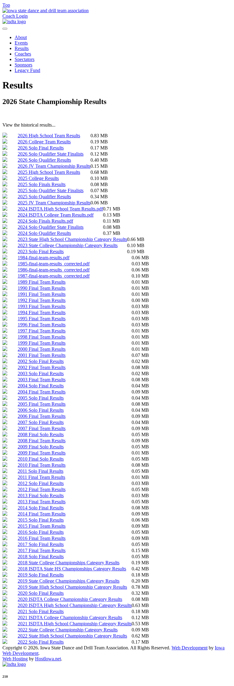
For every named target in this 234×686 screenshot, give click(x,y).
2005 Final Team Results (42, 404)
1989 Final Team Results (42, 282)
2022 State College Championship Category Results (68, 629)
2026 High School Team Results (49, 135)
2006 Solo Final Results (41, 410)
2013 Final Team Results (42, 501)
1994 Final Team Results (42, 312)
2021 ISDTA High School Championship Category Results (75, 623)
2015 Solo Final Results (41, 520)
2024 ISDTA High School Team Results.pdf (60, 208)
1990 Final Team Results (42, 288)
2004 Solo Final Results (41, 385)
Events (21, 42)
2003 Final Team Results (42, 379)
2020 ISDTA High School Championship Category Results (75, 605)
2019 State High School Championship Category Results (72, 587)
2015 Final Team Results (42, 526)
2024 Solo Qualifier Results (44, 233)
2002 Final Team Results (42, 367)
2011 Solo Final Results (40, 471)
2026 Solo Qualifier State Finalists (50, 153)
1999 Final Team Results (42, 343)
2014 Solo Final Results (41, 507)
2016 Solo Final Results (41, 532)
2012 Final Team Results (42, 489)
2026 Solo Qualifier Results (44, 160)
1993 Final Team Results (42, 306)
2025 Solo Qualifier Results (44, 196)
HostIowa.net (48, 658)
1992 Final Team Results (42, 300)
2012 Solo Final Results (41, 483)
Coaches (23, 53)
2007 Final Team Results (42, 428)
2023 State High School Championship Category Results (72, 239)
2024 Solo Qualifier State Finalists (50, 227)
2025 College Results (38, 178)
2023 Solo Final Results (41, 251)
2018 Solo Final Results (41, 556)
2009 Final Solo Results (41, 446)
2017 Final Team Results (42, 550)
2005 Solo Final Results (41, 397)
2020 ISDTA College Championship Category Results (70, 599)
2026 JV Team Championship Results (54, 166)
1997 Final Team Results (42, 330)
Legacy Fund (27, 70)
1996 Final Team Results (42, 324)
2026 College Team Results (44, 141)
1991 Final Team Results (42, 294)
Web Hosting (15, 658)
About (21, 37)
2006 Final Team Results (42, 416)
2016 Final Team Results (42, 538)
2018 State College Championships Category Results (68, 562)
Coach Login (15, 16)
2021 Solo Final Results (41, 611)
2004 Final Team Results (42, 391)
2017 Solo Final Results (41, 544)
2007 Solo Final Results (41, 422)
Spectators (24, 59)
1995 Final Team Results (42, 318)
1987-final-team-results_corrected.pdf (54, 275)
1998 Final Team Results (42, 336)
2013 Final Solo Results (41, 495)
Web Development (189, 647)
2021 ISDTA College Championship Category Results (70, 617)
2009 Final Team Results (42, 452)
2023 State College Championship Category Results (68, 245)
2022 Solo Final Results (41, 642)
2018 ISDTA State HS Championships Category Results (72, 568)
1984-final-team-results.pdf (43, 257)
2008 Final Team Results (42, 440)
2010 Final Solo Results (41, 459)
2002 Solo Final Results (41, 361)
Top (6, 5)
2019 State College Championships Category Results (68, 581)
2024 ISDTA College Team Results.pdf (56, 214)
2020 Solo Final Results (41, 593)
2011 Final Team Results (41, 477)
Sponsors (23, 64)
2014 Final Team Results (42, 513)
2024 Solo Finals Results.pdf (45, 221)
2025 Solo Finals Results (42, 184)
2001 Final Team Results (42, 355)
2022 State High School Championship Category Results (72, 635)
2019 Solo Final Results (41, 574)
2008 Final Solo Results (41, 434)
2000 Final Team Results (42, 349)
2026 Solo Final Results (41, 147)
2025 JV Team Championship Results (54, 202)
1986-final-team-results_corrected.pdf (54, 269)
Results (22, 48)
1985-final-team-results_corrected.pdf (54, 263)
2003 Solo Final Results (41, 373)
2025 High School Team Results (49, 172)
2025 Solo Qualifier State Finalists (50, 190)
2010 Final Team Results (42, 465)
